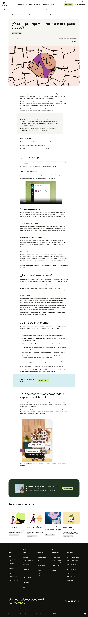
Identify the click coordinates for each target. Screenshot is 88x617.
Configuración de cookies (37, 613)
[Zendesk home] (5, 4)
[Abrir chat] (85, 614)
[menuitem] (84, 1)
